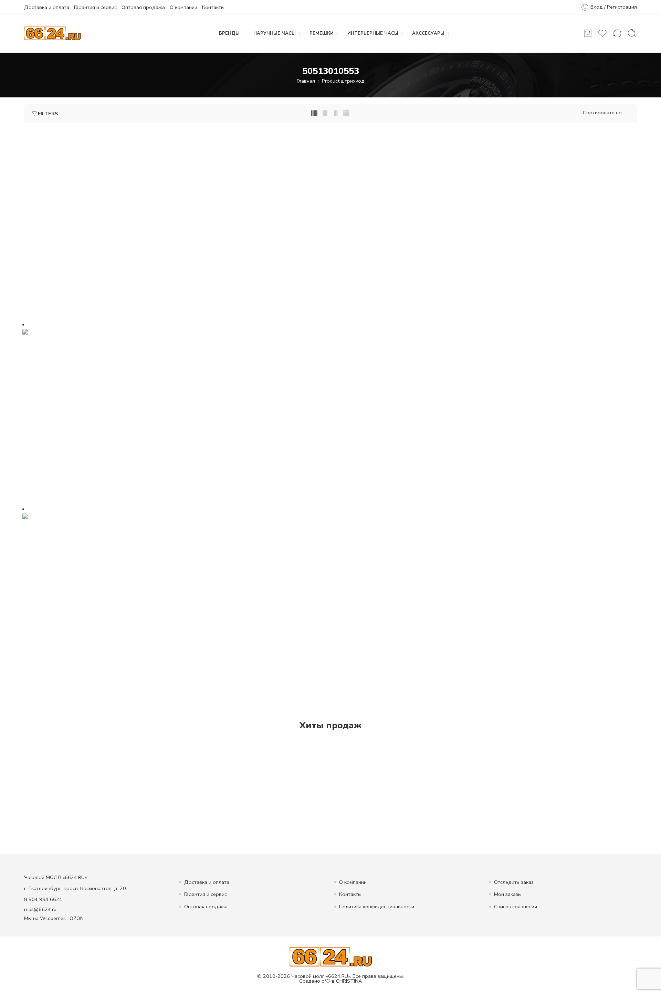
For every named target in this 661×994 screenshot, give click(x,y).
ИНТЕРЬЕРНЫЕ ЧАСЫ (372, 33)
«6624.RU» (338, 976)
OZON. (77, 918)
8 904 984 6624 (43, 899)
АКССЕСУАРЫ (428, 33)
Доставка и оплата (46, 7)
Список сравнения (515, 906)
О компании (183, 7)
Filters (48, 113)
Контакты (213, 7)
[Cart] (587, 33)
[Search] (632, 33)
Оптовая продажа (143, 7)
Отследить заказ (514, 882)
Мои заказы (508, 894)
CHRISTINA (349, 980)
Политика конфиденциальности (376, 906)
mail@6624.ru (40, 909)
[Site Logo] (331, 956)
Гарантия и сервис (95, 7)
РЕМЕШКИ (321, 33)
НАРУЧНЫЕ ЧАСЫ (274, 33)
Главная (306, 80)
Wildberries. (53, 918)
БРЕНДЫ (229, 33)
